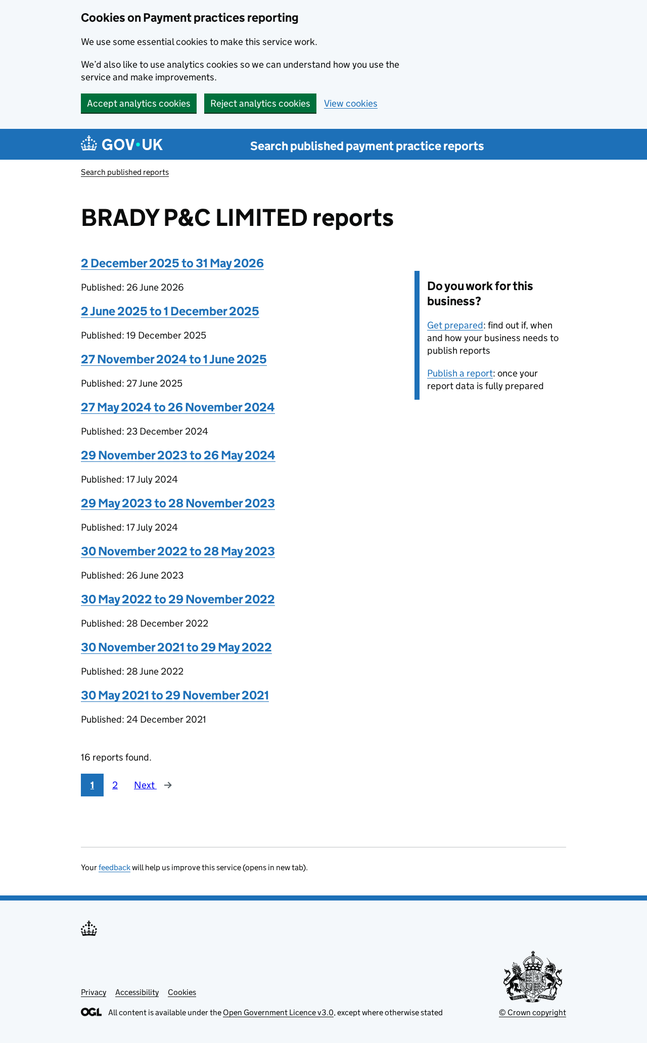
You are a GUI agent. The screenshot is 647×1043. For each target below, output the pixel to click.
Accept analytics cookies (139, 103)
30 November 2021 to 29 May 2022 (176, 647)
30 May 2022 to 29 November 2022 (178, 599)
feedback (114, 867)
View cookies (351, 103)
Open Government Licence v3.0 (278, 1012)
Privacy (93, 992)
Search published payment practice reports (367, 145)
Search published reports (125, 172)
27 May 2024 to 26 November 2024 (178, 407)
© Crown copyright (532, 1012)
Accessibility (137, 992)
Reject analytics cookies (260, 103)
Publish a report (460, 373)
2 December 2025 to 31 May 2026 (172, 263)
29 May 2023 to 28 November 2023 (178, 503)
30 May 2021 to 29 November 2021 (175, 695)
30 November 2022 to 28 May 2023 (178, 551)
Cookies (182, 992)
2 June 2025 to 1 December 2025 (170, 311)
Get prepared (455, 325)
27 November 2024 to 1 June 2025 (174, 359)
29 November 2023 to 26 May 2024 (178, 455)
